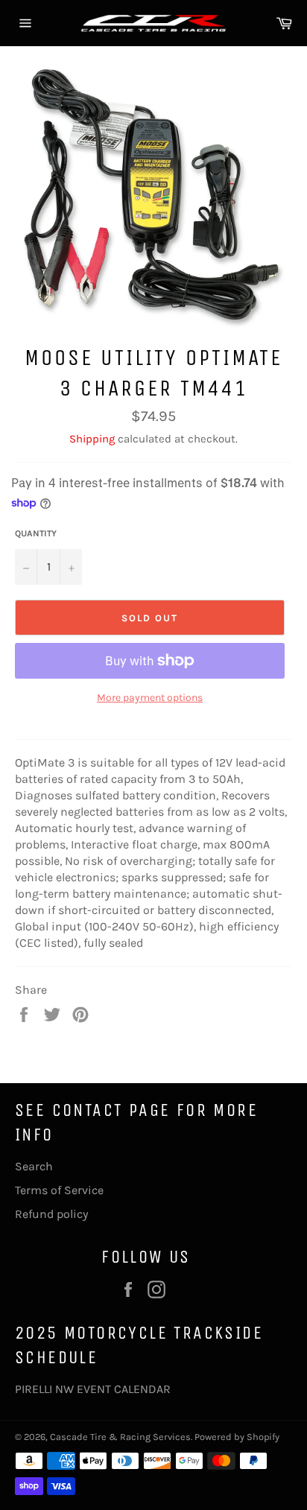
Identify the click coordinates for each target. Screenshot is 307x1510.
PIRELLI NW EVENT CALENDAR (93, 1389)
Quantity (36, 533)
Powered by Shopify (236, 1436)
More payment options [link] (150, 697)
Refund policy (51, 1214)
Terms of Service (59, 1190)
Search (34, 1166)
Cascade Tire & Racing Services (120, 1436)
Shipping (92, 438)
